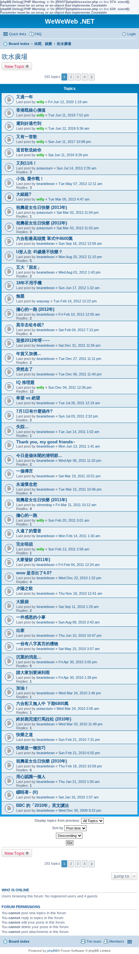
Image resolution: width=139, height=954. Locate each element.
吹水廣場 (14, 56)
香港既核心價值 (31, 110)
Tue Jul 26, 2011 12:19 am (79, 403)
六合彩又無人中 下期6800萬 (42, 703)
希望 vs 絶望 (28, 398)
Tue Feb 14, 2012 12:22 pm (75, 301)
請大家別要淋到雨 (33, 672)
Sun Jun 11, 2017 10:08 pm (69, 142)
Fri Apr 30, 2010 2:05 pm (78, 662)
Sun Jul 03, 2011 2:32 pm (78, 416)
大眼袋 (22, 601)
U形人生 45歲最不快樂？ (39, 251)
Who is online (15, 890)
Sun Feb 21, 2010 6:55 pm (79, 753)
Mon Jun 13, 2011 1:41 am (79, 446)
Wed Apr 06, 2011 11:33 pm (80, 460)
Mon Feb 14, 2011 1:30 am (79, 536)
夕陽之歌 (24, 588)
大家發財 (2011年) (33, 559)
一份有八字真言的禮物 (37, 643)
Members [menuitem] (116, 941)
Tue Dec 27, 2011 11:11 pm (80, 359)
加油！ (22, 688)
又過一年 (24, 96)
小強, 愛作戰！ (30, 178)
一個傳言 (24, 471)
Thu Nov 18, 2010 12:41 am (80, 593)
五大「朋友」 (28, 267)
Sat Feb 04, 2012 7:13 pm (79, 330)
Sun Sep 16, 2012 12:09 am (80, 243)
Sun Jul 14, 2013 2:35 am (76, 168)
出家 (20, 630)
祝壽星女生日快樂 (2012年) (41, 223)
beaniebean (46, 184)
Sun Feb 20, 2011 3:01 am (68, 520)
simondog (44, 505)
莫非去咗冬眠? (30, 324)
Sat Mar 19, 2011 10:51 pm (80, 476)
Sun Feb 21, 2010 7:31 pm (79, 740)
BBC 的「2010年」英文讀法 (42, 805)
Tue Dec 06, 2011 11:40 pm (80, 374)
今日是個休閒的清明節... (39, 455)
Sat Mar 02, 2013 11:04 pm (78, 212)
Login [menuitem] (131, 34)
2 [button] (71, 77)
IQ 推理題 (25, 382)
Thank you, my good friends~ (45, 441)
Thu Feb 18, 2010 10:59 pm (80, 766)
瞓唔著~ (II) (27, 792)
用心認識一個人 (31, 776)
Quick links (18, 34)
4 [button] (85, 77)
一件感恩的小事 (31, 617)
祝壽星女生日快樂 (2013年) (41, 207)
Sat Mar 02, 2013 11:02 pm (78, 228)
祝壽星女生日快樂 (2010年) (41, 761)
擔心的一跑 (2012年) (35, 309)
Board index (19, 941)
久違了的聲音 (28, 530)
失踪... (22, 426)
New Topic (15, 66)
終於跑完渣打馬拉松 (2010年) (43, 719)
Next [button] (92, 77)
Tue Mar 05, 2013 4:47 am (69, 199)
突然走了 (24, 369)
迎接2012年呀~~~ (33, 340)
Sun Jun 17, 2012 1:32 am (79, 288)
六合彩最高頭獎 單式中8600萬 (44, 238)
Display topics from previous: (58, 820)
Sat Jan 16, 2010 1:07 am (79, 797)
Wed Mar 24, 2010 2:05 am (78, 708)
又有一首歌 (26, 136)
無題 (20, 296)
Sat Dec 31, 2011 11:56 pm (80, 345)
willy (40, 102)
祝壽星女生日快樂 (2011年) (41, 499)
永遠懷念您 (26, 484)
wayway (43, 301)
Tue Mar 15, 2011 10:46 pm (80, 489)
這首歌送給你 (28, 149)
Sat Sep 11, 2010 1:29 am (79, 607)
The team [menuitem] (93, 941)
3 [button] (78, 77)
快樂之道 (24, 734)
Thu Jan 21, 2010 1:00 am (79, 782)
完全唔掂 (24, 544)
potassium (45, 168)
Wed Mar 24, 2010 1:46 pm (80, 693)
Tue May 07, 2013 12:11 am (80, 184)
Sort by (58, 828)
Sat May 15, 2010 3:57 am (79, 649)
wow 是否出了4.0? (34, 572)
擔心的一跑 (26, 515)
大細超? (23, 194)
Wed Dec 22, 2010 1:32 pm (80, 578)
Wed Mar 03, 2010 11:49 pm (80, 724)
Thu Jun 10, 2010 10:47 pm (80, 635)
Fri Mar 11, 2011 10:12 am (76, 505)
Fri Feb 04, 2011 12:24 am (79, 565)
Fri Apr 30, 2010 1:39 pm (78, 677)
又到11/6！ (26, 163)
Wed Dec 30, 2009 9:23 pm (80, 810)
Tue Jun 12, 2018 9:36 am (68, 128)
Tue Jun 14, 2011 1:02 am (79, 432)
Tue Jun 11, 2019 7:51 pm (68, 115)
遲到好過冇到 (28, 123)
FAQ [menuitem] (38, 34)
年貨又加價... (28, 353)
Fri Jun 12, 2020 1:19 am (67, 102)
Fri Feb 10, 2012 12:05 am (79, 314)
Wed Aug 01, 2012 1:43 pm (80, 272)
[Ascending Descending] (69, 836)
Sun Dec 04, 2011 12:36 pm (69, 387)
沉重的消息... (28, 657)
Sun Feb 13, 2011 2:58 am (68, 549)
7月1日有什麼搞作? (34, 411)
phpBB (52, 950)
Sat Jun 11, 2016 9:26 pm (68, 155)
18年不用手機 (29, 282)
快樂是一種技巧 (31, 747)
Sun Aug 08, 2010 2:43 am (79, 622)
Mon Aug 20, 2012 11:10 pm (80, 257)
